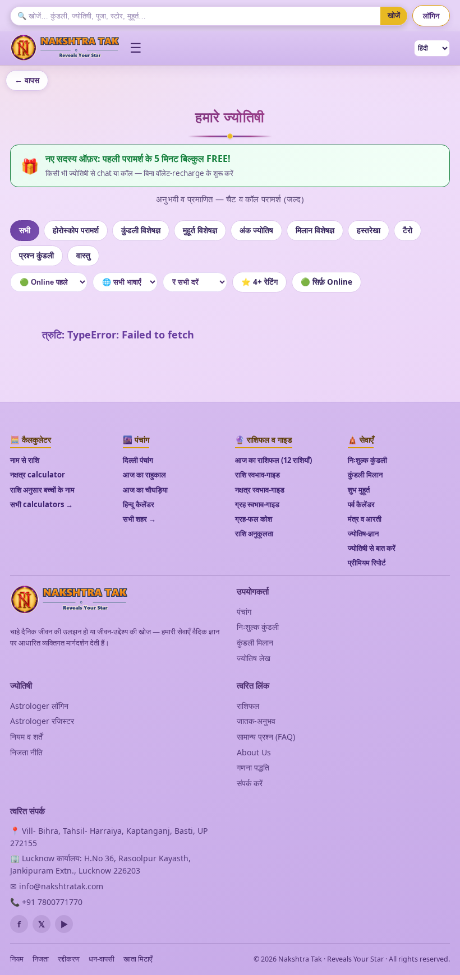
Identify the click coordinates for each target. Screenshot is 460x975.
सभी (24, 230)
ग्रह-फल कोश (253, 519)
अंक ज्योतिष (256, 230)
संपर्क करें (250, 783)
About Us (254, 752)
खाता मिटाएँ (138, 959)
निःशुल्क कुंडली (367, 460)
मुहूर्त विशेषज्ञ (200, 230)
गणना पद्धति (253, 767)
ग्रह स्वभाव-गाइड (257, 504)
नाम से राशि (24, 460)
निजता (41, 959)
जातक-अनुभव (256, 721)
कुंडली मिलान (365, 475)
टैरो (407, 230)
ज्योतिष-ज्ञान (363, 533)
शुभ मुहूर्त (359, 490)
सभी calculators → (41, 504)
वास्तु (83, 255)
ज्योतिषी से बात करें (371, 548)
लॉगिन (431, 16)
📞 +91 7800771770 (46, 902)
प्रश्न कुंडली (36, 255)
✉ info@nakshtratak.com (56, 886)
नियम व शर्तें (26, 736)
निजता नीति (26, 752)
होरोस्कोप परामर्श (76, 230)
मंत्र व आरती (364, 519)
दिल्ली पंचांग (138, 460)
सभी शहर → (139, 519)
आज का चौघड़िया (145, 490)
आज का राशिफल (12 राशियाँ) (273, 460)
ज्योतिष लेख (253, 658)
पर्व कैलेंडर (361, 504)
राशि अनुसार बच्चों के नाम (42, 490)
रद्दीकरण (69, 959)
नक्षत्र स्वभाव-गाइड (259, 490)
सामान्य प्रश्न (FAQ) (266, 736)
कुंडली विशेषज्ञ (140, 230)
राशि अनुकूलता (254, 533)
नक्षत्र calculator (37, 475)
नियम (17, 959)
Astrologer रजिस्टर (42, 721)
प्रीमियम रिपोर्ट (366, 563)
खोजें (394, 15)
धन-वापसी (101, 959)
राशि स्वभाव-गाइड (257, 475)
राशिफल (248, 705)
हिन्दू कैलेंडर (138, 504)
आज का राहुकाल (144, 475)
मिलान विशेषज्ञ (315, 230)
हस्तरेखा (368, 230)
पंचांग (244, 611)
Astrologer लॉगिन (39, 705)
